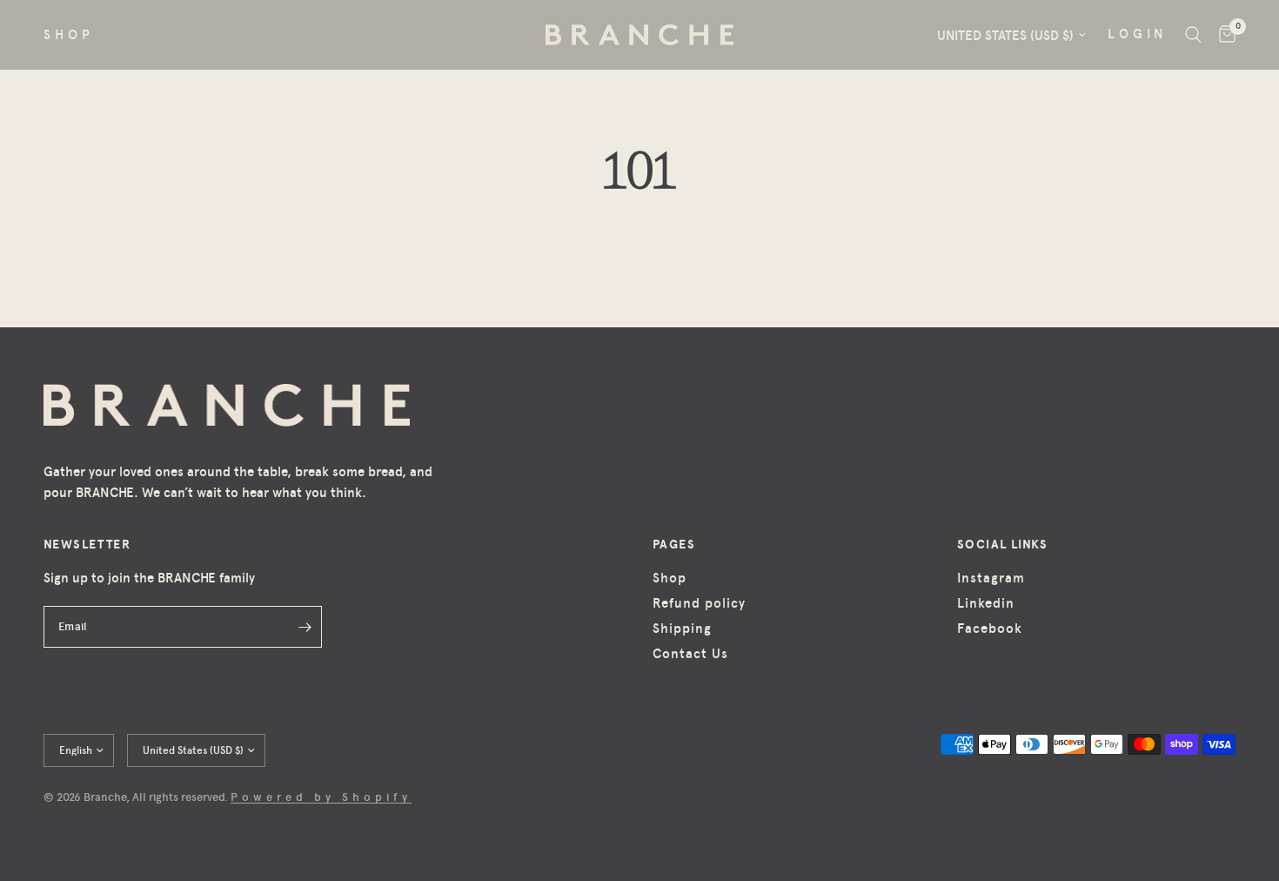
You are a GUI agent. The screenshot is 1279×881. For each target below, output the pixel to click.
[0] (1222, 35)
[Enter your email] (304, 627)
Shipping (682, 628)
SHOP (69, 35)
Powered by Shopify (321, 797)
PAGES (674, 544)
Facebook (989, 628)
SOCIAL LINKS (1002, 544)
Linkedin (985, 603)
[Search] (1193, 35)
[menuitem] (75, 35)
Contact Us (690, 654)
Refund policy (699, 603)
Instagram (991, 578)
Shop (669, 578)
